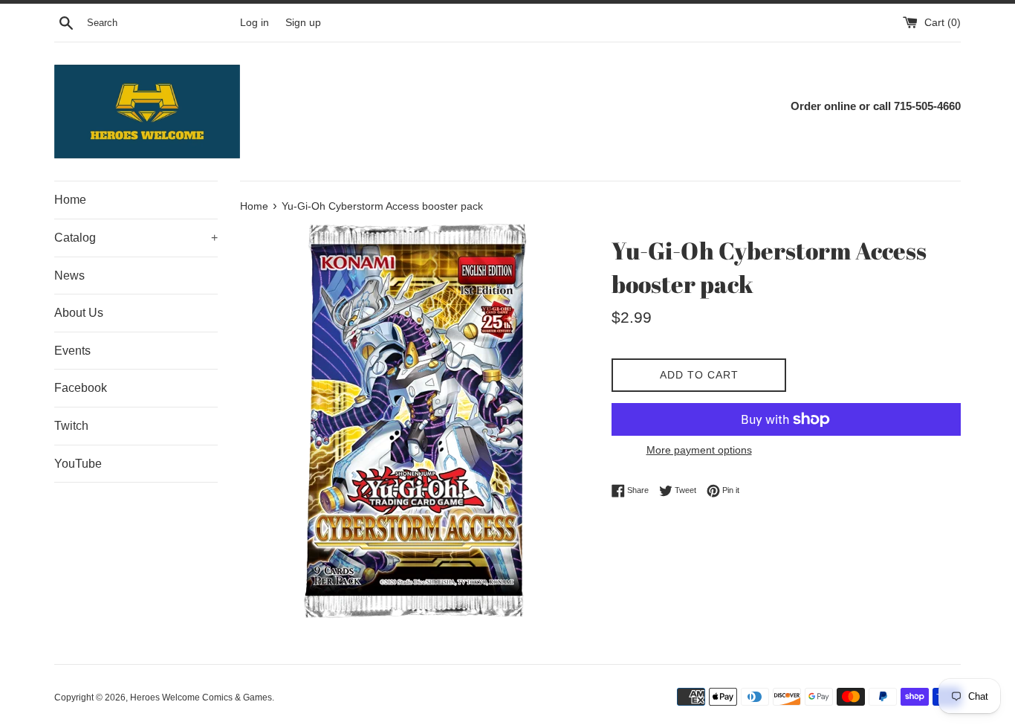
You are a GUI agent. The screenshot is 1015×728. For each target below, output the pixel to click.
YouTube (78, 463)
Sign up (303, 22)
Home (70, 199)
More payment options (699, 450)
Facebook (80, 387)
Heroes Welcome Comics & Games (201, 697)
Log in (254, 22)
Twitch (71, 425)
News (69, 275)
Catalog (136, 237)
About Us (78, 312)
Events (72, 350)
